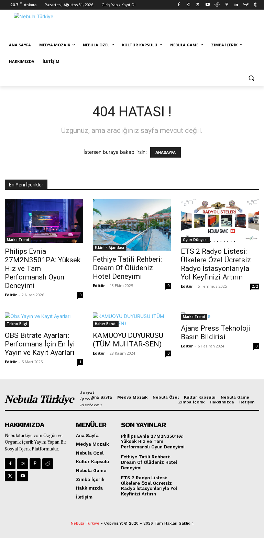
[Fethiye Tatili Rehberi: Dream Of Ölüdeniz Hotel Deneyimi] (132, 225)
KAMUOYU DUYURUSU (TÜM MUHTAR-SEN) (128, 339)
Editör (11, 294)
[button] (251, 78)
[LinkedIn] (236, 5)
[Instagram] (188, 5)
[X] (10, 476)
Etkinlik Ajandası (109, 247)
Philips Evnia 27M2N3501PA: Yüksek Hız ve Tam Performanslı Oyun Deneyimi (153, 441)
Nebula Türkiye (85, 523)
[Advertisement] (178, 24)
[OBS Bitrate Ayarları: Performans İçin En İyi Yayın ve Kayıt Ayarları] (44, 319)
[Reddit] (217, 5)
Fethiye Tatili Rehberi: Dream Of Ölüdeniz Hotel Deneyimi (127, 268)
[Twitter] (198, 5)
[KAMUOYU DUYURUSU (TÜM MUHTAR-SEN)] (132, 319)
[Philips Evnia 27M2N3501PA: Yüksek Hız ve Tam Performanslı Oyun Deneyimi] (44, 221)
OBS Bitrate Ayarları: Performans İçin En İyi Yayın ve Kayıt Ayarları (40, 344)
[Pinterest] (227, 5)
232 (255, 286)
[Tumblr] (255, 5)
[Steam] (246, 5)
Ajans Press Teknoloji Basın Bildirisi (215, 332)
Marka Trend (18, 239)
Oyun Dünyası (195, 239)
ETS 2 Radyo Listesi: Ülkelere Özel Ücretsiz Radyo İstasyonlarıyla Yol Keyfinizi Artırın (216, 264)
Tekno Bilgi (17, 323)
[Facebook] (179, 5)
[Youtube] (207, 5)
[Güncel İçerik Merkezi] (51, 25)
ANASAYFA (165, 152)
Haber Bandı (106, 323)
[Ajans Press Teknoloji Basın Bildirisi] (220, 316)
